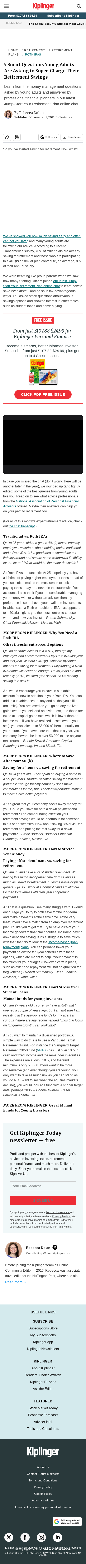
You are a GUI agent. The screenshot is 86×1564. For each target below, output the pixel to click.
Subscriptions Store (43, 1332)
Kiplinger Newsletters (43, 1353)
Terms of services (58, 1212)
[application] (43, 442)
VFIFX (42, 1050)
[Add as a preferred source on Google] (67, 1525)
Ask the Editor (43, 1393)
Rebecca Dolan (31, 113)
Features (65, 117)
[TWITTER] (55, 1247)
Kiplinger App (43, 1346)
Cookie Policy (43, 1498)
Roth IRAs (33, 54)
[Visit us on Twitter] (8, 1541)
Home (13, 50)
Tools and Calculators (43, 1433)
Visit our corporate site (57, 1553)
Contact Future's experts (43, 1478)
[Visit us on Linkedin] (57, 1541)
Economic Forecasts (43, 1419)
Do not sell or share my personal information (43, 1511)
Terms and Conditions (43, 1484)
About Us (43, 1471)
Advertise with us (43, 1504)
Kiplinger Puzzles (43, 1386)
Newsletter (74, 137)
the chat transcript (22, 526)
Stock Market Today (43, 1412)
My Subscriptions (43, 1339)
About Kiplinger (43, 1372)
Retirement (34, 50)
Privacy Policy (43, 1491)
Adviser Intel (43, 1426)
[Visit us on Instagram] (41, 1541)
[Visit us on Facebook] (25, 1541)
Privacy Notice (61, 1216)
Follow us (51, 137)
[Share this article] (7, 137)
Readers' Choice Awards (43, 1379)
